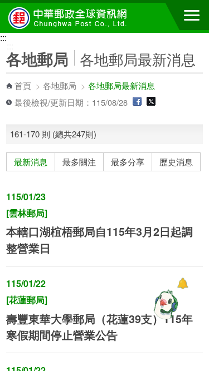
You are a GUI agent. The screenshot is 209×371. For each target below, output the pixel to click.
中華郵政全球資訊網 (69, 18)
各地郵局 (59, 85)
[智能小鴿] (164, 304)
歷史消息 (176, 162)
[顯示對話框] (182, 283)
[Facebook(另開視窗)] (137, 102)
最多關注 (79, 162)
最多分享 (127, 162)
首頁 (22, 85)
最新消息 (30, 162)
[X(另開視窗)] (151, 102)
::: (3, 37)
